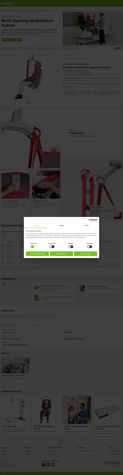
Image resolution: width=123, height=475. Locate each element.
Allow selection (61, 253)
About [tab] (86, 225)
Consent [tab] (36, 225)
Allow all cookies (86, 253)
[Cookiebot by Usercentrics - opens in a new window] (90, 220)
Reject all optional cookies (37, 253)
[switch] (52, 246)
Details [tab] (61, 225)
